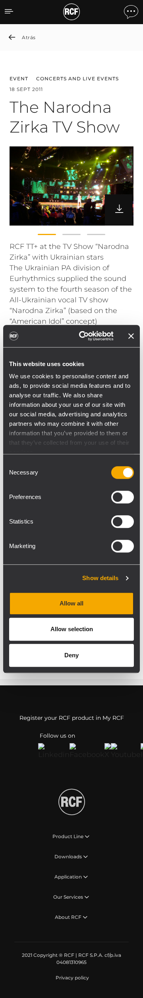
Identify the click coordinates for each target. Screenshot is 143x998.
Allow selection (71, 629)
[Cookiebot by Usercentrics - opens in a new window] (84, 336)
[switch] (122, 497)
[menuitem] (71, 977)
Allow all (71, 603)
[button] (47, 234)
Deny (71, 655)
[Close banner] (131, 336)
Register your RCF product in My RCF (71, 717)
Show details (100, 578)
